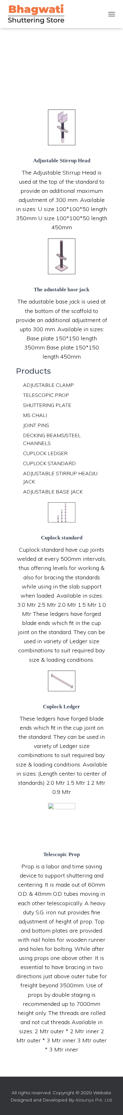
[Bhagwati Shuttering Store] (39, 14)
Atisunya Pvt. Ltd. (94, 1100)
